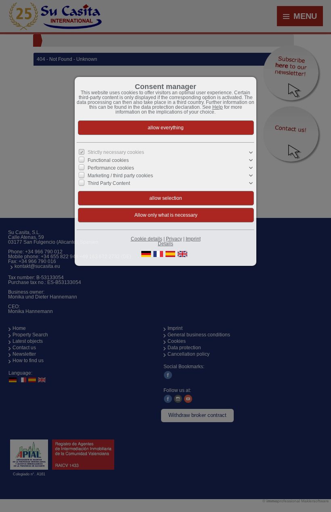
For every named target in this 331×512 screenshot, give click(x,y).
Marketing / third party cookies (120, 175)
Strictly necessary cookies (116, 152)
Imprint (193, 239)
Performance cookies (111, 168)
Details (165, 244)
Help (217, 107)
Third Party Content (109, 183)
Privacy (174, 239)
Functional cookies (108, 160)
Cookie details (146, 239)
